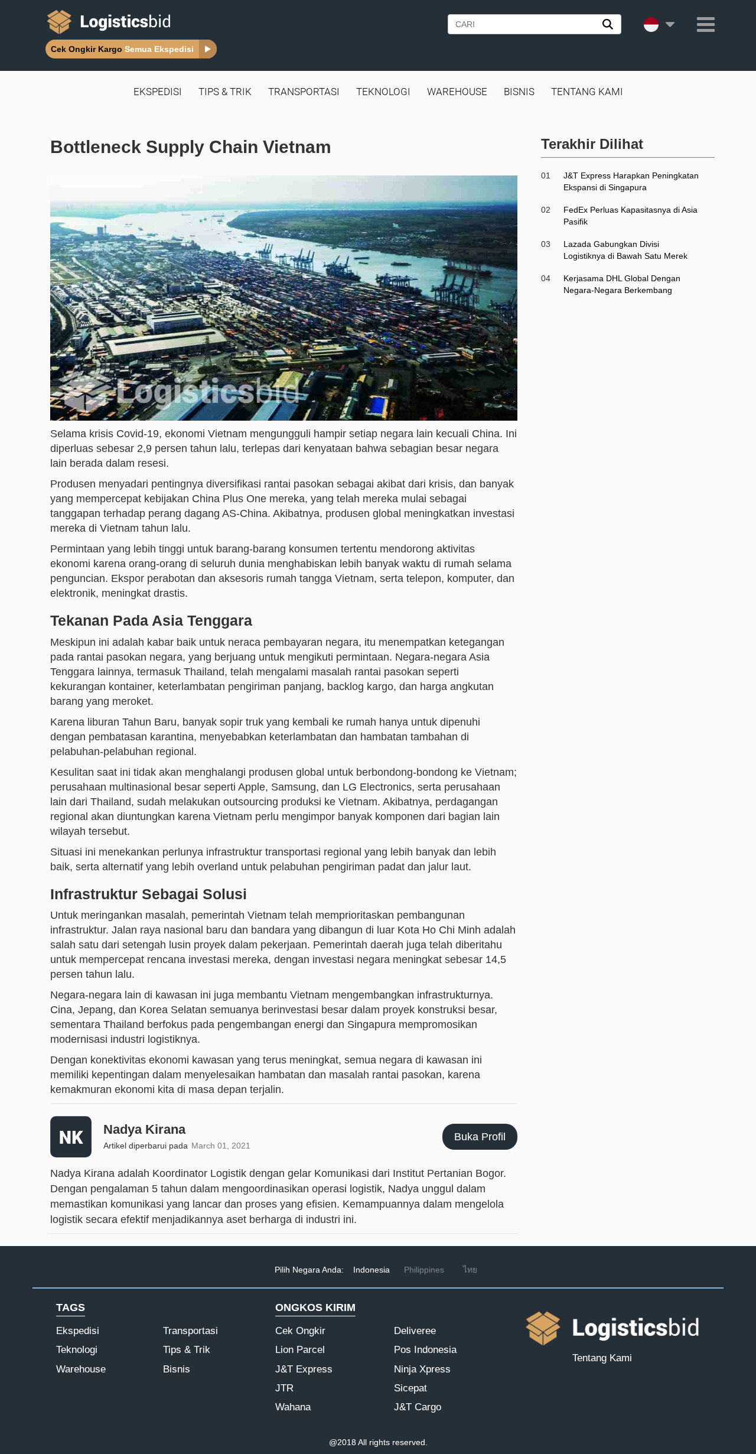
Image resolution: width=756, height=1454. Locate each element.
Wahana (293, 1407)
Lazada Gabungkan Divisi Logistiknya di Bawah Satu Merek (625, 250)
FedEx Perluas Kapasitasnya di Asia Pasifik (630, 215)
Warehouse (457, 91)
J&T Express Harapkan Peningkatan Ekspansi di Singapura (631, 181)
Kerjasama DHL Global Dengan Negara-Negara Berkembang (621, 284)
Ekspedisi (157, 91)
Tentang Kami (587, 91)
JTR (284, 1388)
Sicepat (410, 1388)
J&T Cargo (417, 1407)
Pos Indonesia (425, 1349)
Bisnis (519, 91)
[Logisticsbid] (106, 33)
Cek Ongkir (300, 1330)
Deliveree (415, 1330)
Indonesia (371, 1269)
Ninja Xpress (422, 1369)
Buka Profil (480, 1137)
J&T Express (304, 1369)
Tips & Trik (225, 91)
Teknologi (383, 91)
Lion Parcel (300, 1349)
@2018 (342, 1442)
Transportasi (304, 91)
